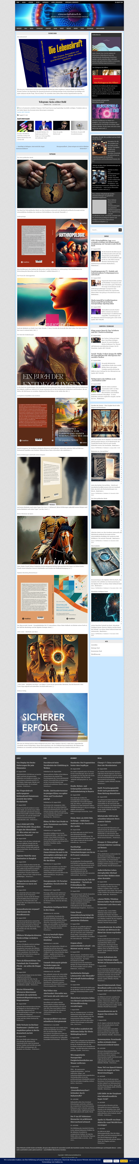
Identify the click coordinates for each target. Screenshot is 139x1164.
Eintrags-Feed (95, 640)
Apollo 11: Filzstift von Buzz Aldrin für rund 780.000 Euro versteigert (110, 1130)
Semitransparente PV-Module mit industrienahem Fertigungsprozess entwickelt (105, 265)
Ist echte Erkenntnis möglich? (101, 100)
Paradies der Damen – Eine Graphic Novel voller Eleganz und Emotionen (105, 398)
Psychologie (90, 28)
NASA (25, 28)
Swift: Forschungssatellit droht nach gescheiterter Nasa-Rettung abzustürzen (109, 798)
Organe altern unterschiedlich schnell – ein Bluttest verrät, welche (83, 953)
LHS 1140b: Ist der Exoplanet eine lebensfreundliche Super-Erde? (109, 1104)
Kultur (37, 2)
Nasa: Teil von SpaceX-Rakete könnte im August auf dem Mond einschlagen (110, 1078)
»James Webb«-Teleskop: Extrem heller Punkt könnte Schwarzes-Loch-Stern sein (109, 909)
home (18, 2)
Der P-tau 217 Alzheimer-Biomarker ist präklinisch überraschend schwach (81, 1127)
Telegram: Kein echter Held (52, 109)
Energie (62, 28)
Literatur (30, 2)
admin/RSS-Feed (47, 112)
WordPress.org (95, 646)
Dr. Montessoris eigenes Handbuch (27, 641)
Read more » (116, 437)
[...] (25, 99)
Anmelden (94, 637)
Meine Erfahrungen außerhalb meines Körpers (31, 285)
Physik (55, 28)
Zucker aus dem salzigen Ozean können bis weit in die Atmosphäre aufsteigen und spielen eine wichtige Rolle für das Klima (56, 862)
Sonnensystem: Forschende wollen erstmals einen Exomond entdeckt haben (109, 1050)
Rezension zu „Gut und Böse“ (100, 443)
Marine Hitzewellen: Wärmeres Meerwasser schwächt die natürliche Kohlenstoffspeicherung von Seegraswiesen (28, 1002)
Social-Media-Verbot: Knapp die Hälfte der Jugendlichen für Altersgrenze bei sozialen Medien (106, 347)
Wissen (24, 2)
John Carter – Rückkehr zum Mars (27, 462)
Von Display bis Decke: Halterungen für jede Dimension (26, 773)
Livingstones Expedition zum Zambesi (28, 226)
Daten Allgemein (100, 28)
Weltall (31, 28)
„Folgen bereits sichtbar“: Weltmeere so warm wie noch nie (27, 891)
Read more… (83, 850)
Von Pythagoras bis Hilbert (100, 34)
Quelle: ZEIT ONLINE (23, 120)
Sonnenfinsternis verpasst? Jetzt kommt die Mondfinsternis (28, 919)
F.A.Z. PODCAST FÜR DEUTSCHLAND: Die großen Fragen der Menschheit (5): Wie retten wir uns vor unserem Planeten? (28, 837)
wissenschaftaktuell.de (69, 13)
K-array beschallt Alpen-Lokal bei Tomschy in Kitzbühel (54, 945)
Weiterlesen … (95, 257)
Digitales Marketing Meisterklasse (27, 403)
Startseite (19, 28)
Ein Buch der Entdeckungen (25, 165)
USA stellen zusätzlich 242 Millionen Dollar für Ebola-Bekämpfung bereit (82, 1039)
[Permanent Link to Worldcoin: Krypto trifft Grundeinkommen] (79, 133)
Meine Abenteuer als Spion (25, 344)
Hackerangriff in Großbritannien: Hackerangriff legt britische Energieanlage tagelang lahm (104, 294)
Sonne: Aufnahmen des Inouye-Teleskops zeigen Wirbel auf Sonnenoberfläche (110, 967)
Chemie (82, 28)
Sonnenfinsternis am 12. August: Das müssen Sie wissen (108, 1022)
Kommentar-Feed (96, 643)
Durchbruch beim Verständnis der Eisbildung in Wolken (56, 773)
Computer (48, 28)
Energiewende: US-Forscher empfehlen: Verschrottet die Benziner (55, 891)
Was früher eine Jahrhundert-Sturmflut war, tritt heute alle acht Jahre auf (56, 1001)
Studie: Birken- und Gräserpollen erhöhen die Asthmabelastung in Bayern (82, 796)
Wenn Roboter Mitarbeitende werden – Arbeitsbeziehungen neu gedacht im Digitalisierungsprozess (103, 169)
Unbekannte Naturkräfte (24, 582)
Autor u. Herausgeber (56, 2)
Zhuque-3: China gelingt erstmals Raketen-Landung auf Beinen (109, 852)
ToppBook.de (45, 2)
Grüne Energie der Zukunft (25, 37)
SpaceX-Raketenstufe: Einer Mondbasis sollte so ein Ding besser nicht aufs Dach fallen (110, 995)
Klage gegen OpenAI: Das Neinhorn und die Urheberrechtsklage (105, 323)
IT (24, 123)
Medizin (76, 28)
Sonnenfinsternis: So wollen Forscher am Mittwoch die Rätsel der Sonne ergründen (109, 937)
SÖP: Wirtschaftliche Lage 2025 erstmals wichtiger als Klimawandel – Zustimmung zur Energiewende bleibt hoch (106, 235)
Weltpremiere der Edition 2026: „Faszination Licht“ (103, 372)
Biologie (69, 28)
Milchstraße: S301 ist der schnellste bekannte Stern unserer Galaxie (108, 826)
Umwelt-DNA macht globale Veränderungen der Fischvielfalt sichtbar (55, 973)
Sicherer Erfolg (21, 521)
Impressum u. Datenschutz (71, 2)
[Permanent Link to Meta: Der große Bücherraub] (61, 133)
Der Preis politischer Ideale (99, 490)
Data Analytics (21, 700)
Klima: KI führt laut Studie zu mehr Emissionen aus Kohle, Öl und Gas (56, 832)
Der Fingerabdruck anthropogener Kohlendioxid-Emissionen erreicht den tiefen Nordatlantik (27, 804)
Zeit (26, 123)
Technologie (39, 28)
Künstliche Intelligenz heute (99, 583)
